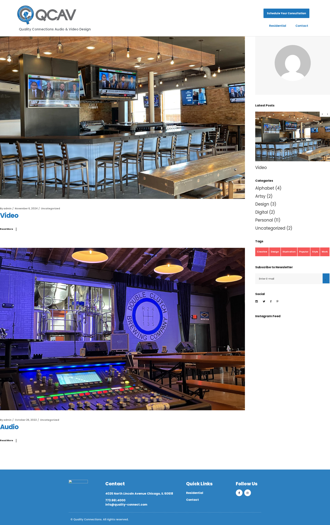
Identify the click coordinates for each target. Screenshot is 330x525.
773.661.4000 (115, 500)
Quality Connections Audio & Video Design (55, 29)
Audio (9, 426)
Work (325, 251)
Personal (264, 220)
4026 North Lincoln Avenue (125, 494)
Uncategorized (50, 208)
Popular (303, 251)
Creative (262, 251)
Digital (261, 212)
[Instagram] (247, 492)
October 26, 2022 (26, 420)
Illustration (289, 251)
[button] (327, 114)
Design (262, 204)
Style (315, 251)
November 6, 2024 (26, 208)
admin (7, 208)
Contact (301, 26)
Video (9, 215)
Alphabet (264, 188)
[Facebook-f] (239, 492)
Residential (277, 26)
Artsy (260, 196)
